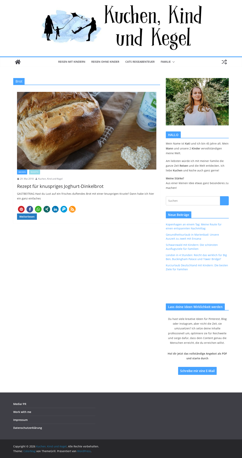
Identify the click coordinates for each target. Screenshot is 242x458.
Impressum (20, 420)
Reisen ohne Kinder (105, 61)
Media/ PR (19, 404)
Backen (22, 172)
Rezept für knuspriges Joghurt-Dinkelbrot (60, 186)
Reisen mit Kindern (71, 61)
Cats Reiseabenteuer (140, 61)
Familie (166, 61)
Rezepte (35, 172)
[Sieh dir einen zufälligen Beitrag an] (224, 61)
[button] (173, 62)
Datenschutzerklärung (27, 428)
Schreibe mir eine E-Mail (197, 371)
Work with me (22, 412)
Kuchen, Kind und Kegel (50, 178)
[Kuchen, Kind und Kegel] (17, 61)
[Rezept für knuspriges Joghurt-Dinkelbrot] (86, 131)
